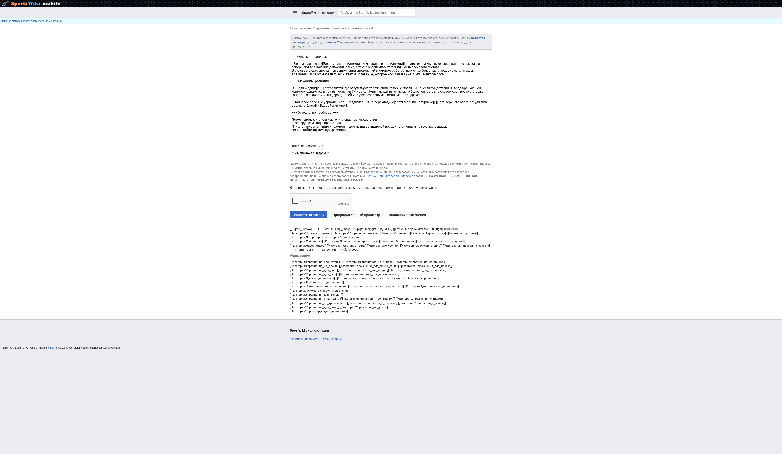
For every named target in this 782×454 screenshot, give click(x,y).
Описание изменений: (306, 146)
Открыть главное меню (295, 12)
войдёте (477, 38)
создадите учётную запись (316, 42)
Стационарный (333, 339)
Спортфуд (54, 347)
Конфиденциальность (304, 339)
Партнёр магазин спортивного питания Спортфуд (31, 21)
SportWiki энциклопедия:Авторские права (394, 175)
